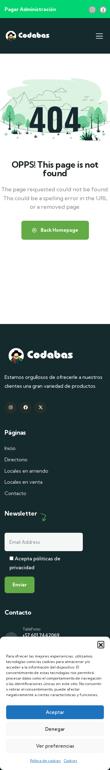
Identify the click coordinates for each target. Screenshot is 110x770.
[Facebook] (103, 9)
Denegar (55, 729)
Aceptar (55, 712)
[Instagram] (92, 9)
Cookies (70, 760)
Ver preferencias (55, 746)
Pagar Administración (30, 9)
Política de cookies (45, 760)
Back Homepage (59, 230)
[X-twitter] (40, 408)
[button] (101, 644)
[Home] (27, 36)
